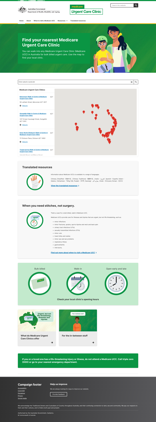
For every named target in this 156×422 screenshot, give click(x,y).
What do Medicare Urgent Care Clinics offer (34, 337)
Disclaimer (21, 393)
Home (21, 21)
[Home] (39, 9)
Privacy (20, 396)
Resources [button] (61, 21)
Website (25, 106)
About (28, 21)
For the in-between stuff (74, 335)
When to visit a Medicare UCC (44, 21)
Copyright (21, 391)
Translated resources (78, 21)
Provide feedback (59, 394)
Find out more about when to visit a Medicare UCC (73, 253)
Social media (22, 398)
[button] (111, 132)
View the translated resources (64, 186)
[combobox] (122, 5)
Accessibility (22, 388)
